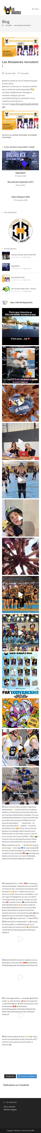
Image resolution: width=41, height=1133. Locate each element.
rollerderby (32, 135)
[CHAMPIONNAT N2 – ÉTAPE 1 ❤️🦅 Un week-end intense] (20, 900)
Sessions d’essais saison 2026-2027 (23, 255)
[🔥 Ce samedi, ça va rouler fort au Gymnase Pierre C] (20, 671)
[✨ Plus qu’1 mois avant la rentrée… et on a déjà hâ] (20, 403)
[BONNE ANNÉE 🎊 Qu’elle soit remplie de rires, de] (20, 977)
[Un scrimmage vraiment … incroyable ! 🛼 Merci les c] (20, 1015)
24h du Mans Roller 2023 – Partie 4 (23, 289)
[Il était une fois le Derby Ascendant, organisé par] (20, 824)
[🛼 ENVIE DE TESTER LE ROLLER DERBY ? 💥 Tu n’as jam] (20, 364)
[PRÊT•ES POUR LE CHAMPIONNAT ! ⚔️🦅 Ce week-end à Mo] (20, 939)
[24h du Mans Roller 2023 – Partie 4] (6, 290)
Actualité (24, 73)
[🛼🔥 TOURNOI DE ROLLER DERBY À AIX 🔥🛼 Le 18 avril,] (20, 785)
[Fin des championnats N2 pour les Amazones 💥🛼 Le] (20, 632)
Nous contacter (9, 1107)
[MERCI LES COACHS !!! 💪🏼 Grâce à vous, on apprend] (20, 518)
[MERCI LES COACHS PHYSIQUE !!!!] (20, 479)
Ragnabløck (20, 173)
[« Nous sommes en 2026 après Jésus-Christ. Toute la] (20, 709)
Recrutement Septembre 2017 (20, 182)
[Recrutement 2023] (6, 278)
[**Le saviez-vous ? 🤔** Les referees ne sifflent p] (20, 441)
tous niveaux (6, 137)
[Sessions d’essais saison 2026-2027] (6, 256)
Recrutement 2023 (17, 277)
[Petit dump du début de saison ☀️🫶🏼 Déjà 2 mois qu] (20, 1053)
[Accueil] (3, 25)
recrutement (23, 135)
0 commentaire (26, 257)
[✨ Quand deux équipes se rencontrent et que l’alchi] (20, 594)
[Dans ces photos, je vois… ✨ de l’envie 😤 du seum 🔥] (20, 862)
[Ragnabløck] (6, 267)
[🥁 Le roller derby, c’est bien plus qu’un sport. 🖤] (20, 326)
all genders (14, 135)
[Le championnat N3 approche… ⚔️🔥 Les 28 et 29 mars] (20, 747)
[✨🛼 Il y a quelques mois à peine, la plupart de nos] (20, 556)
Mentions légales (10, 1109)
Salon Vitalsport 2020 (20, 197)
